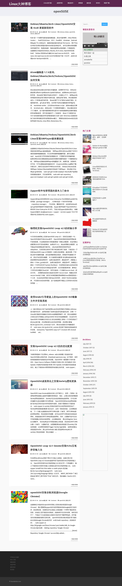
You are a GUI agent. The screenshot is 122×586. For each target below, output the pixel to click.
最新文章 (37, 33)
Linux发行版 (48, 3)
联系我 (12, 569)
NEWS (98, 3)
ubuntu (32, 33)
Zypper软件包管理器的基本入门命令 (49, 190)
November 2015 (88, 381)
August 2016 (87, 355)
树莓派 (81, 3)
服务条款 (13, 567)
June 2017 (86, 351)
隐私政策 (13, 562)
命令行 (67, 195)
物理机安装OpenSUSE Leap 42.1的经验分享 (53, 228)
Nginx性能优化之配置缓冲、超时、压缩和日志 (99, 137)
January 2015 (87, 407)
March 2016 (87, 366)
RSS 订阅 (13, 560)
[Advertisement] (97, 98)
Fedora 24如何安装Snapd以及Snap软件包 (95, 248)
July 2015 (86, 396)
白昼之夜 (87, 56)
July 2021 (86, 344)
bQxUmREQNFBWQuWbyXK (92, 272)
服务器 (89, 3)
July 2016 (86, 359)
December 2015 (88, 377)
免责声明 (13, 564)
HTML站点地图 (14, 557)
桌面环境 (60, 3)
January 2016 (87, 374)
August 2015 (87, 392)
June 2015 (86, 399)
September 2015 (88, 388)
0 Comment (53, 32)
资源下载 (107, 3)
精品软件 (70, 3)
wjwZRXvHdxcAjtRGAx (90, 266)
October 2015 (87, 385)
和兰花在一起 (89, 53)
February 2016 (88, 370)
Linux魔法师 (44, 32)
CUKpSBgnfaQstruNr (90, 252)
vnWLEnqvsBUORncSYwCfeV (93, 258)
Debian (67, 32)
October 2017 (87, 348)
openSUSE (72, 32)
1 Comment (53, 232)
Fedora (71, 84)
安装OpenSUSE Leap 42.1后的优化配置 (51, 346)
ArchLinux (61, 32)
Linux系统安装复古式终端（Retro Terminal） (99, 169)
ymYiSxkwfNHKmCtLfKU (91, 247)
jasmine (87, 63)
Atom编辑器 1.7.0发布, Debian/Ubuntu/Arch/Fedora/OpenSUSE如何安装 (53, 76)
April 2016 (86, 362)
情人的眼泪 (88, 50)
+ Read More (74, 64)
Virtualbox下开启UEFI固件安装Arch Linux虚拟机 (99, 189)
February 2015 (88, 403)
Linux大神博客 (20, 4)
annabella (88, 60)
